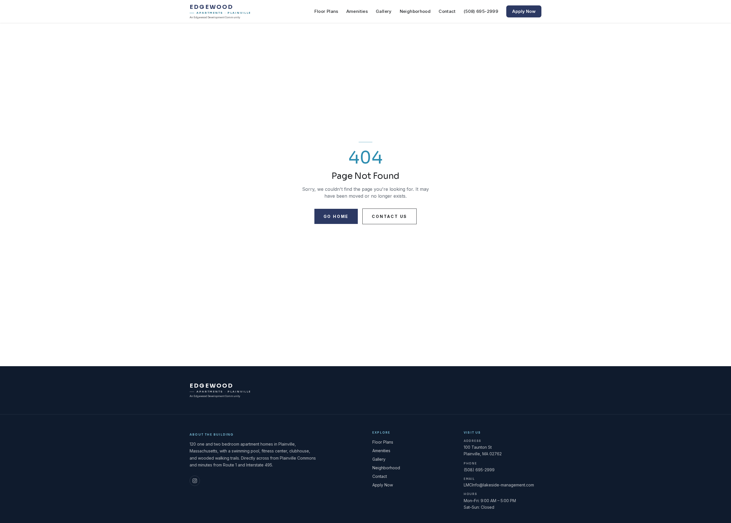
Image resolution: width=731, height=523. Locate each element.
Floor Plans (326, 11)
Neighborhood (415, 11)
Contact (447, 11)
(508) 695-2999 (481, 11)
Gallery (384, 11)
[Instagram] (195, 481)
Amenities (357, 11)
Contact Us (389, 216)
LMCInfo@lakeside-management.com (499, 484)
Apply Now (524, 11)
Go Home (336, 216)
